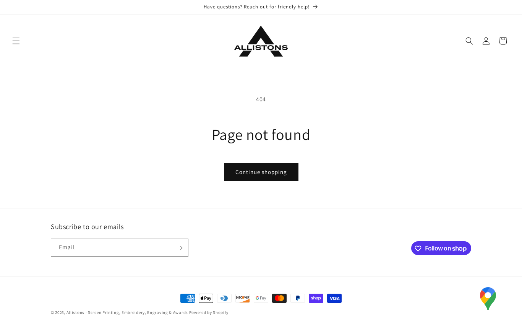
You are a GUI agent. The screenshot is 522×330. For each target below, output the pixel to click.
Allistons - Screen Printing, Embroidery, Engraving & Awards (127, 312)
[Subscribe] (179, 248)
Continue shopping (261, 172)
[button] (16, 41)
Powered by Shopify (209, 312)
